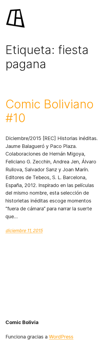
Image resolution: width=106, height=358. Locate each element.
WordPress (61, 337)
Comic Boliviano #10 (49, 111)
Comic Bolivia (22, 322)
